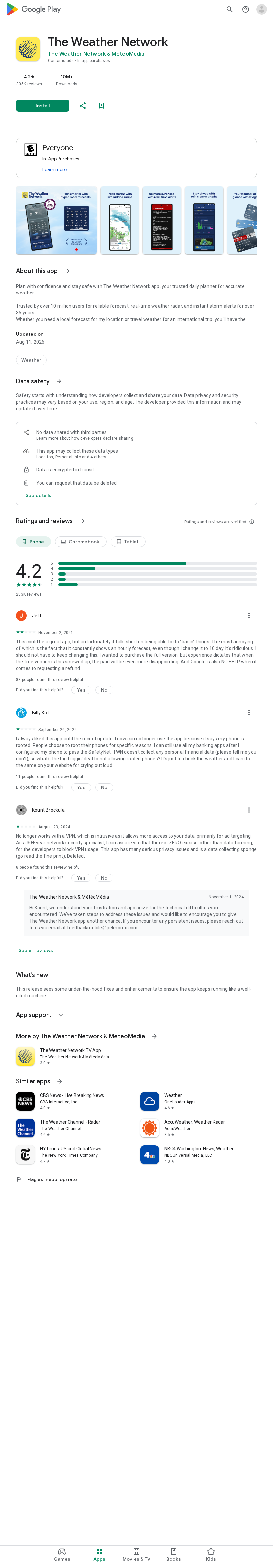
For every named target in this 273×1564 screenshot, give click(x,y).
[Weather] (31, 360)
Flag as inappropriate (46, 1179)
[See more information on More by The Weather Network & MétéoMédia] (154, 1036)
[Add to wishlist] (101, 106)
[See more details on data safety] (38, 495)
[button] (56, 220)
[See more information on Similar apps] (60, 1081)
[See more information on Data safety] (59, 381)
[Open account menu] (262, 9)
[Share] (83, 106)
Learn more (54, 169)
